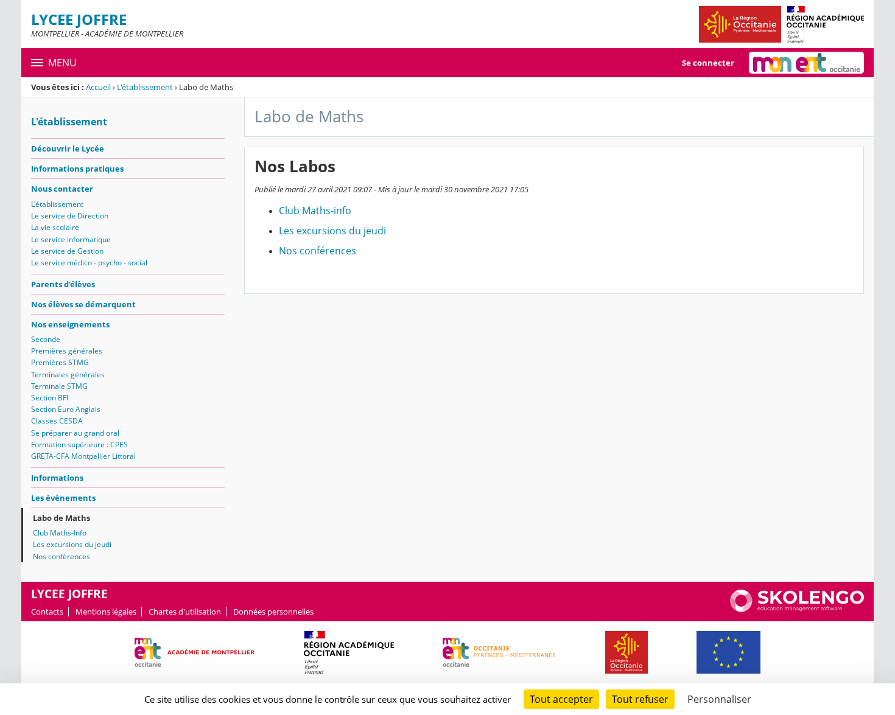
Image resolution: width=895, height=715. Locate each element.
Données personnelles (273, 611)
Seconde (45, 339)
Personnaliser (719, 699)
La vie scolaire (55, 227)
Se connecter (708, 62)
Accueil (98, 87)
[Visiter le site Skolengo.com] (797, 609)
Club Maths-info (315, 210)
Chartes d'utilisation (185, 611)
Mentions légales (105, 611)
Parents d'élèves (63, 284)
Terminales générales (68, 374)
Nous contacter (62, 188)
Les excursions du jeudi (72, 544)
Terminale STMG (59, 386)
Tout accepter (561, 699)
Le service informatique (71, 239)
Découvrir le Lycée (67, 148)
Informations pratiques (77, 168)
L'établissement (145, 87)
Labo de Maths (61, 517)
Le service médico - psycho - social (89, 262)
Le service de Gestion (67, 251)
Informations (57, 477)
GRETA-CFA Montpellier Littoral (83, 456)
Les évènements (63, 497)
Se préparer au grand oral (75, 433)
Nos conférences (61, 556)
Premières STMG (60, 362)
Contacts (47, 611)
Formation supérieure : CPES (79, 444)
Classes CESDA (57, 421)
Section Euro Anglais (65, 409)
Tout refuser (640, 699)
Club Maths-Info (59, 533)
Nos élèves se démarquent (83, 304)
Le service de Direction (69, 216)
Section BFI (49, 397)
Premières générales (66, 351)
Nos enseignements (70, 324)
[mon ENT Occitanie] (806, 62)
